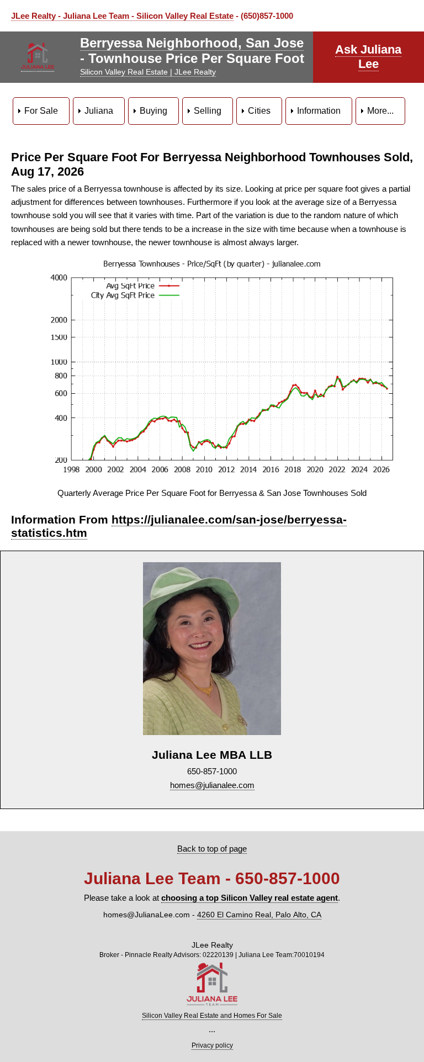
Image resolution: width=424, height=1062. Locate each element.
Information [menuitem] (319, 110)
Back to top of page (212, 848)
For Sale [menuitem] (41, 110)
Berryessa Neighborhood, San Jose (192, 42)
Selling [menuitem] (207, 110)
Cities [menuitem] (259, 110)
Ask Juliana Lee (368, 57)
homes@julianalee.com (212, 785)
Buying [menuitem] (153, 110)
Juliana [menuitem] (98, 110)
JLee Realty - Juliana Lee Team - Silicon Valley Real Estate (122, 15)
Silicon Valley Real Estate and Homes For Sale (212, 1015)
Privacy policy (212, 1045)
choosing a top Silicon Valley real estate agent (249, 897)
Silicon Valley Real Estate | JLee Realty (148, 72)
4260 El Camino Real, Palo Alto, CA (259, 915)
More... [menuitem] (380, 110)
